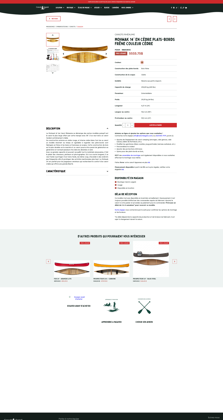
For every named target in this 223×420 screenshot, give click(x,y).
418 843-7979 (161, 136)
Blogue (106, 8)
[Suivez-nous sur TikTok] (176, 8)
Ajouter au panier (155, 125)
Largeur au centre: (122, 112)
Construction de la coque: (125, 75)
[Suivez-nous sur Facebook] (171, 8)
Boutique (70, 8)
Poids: (117, 100)
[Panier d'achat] (186, 7)
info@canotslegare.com (143, 136)
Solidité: (118, 81)
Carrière (115, 8)
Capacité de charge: (123, 87)
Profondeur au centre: (124, 118)
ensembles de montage (131, 155)
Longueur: (119, 106)
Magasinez (50, 26)
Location (59, 8)
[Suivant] (175, 19)
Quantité (118, 125)
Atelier (97, 8)
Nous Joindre (126, 8)
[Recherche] (183, 7)
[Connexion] (181, 8)
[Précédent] (169, 19)
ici (149, 162)
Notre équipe (120, 210)
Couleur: (118, 62)
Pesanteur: (119, 93)
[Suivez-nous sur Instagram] (173, 8)
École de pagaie (84, 8)
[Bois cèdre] (142, 62)
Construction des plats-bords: (127, 69)
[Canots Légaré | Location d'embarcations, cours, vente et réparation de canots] (42, 8)
